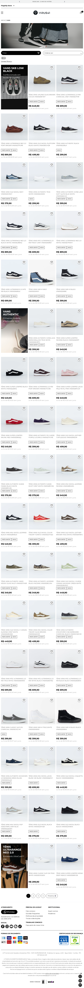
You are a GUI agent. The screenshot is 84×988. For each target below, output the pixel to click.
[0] (81, 13)
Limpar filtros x (6, 61)
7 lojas (52, 1)
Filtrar (4, 53)
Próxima (51, 896)
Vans (8, 20)
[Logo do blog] (15, 926)
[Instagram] (80, 980)
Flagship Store (6, 6)
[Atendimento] (80, 985)
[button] (19, 1)
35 (2, 58)
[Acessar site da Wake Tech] (51, 982)
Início (3, 20)
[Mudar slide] (42, 47)
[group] (42, 36)
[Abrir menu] (2, 13)
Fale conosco (30, 911)
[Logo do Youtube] (11, 926)
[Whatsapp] (80, 976)
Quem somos (53, 911)
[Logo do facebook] (3, 926)
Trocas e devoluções (33, 918)
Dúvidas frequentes (33, 913)
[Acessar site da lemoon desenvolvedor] (38, 982)
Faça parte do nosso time (35, 925)
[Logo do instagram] (7, 926)
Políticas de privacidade (34, 916)
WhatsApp (11, 912)
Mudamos (51, 913)
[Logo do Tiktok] (20, 926)
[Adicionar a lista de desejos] (52, 68)
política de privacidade (52, 973)
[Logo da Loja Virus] (41, 13)
